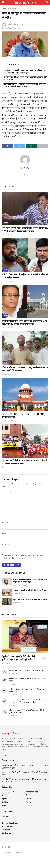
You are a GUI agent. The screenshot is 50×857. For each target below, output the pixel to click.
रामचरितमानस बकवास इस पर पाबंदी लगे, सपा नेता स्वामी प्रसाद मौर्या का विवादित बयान (30, 580)
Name (5, 522)
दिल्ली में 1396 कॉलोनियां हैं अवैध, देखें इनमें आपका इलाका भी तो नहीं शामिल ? (18, 658)
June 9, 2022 (18, 603)
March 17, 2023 (25, 24)
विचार (28, 795)
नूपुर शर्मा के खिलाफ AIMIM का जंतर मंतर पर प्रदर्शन (30, 599)
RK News (12, 24)
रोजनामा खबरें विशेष (32, 792)
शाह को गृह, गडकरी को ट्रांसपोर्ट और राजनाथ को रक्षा (29, 590)
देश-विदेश (5, 802)
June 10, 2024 (18, 593)
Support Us (6, 820)
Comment (6, 492)
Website (5, 544)
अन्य (3, 795)
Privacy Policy (7, 826)
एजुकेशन (4, 798)
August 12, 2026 (8, 420)
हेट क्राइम (29, 802)
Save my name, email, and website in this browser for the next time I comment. (25, 556)
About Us (5, 816)
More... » (5, 755)
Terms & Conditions (10, 823)
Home (4, 9)
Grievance (6, 830)
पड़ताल (4, 805)
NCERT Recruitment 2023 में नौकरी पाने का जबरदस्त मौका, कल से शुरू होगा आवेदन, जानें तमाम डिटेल (27, 701)
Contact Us (6, 833)
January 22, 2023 (20, 585)
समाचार (6, 223)
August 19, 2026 (8, 234)
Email (5, 533)
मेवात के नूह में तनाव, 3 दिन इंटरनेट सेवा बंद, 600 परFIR (26, 670)
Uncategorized (12, 9)
